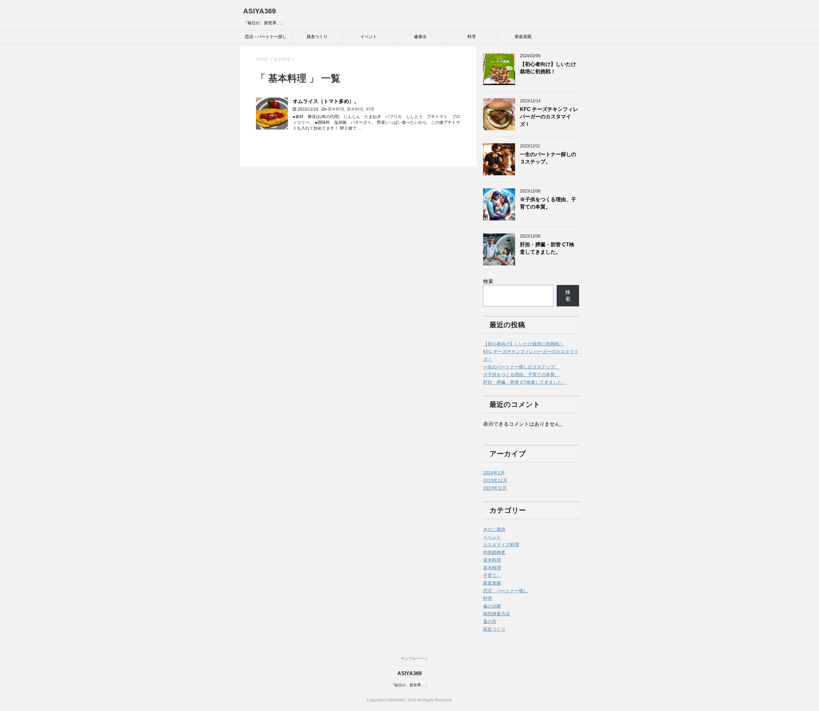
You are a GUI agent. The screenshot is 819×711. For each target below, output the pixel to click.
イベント (368, 36)
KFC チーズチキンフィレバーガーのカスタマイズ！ (549, 117)
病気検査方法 (496, 613)
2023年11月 (495, 488)
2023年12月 (495, 480)
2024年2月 (494, 472)
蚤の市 (490, 621)
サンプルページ (414, 658)
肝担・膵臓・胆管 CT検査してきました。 (547, 248)
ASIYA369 (259, 11)
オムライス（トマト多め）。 (326, 101)
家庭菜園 (523, 36)
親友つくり (317, 36)
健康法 (420, 36)
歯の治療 (492, 606)
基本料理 (336, 109)
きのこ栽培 (494, 529)
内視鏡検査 (494, 552)
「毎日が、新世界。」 (409, 685)
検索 (488, 281)
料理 (471, 36)
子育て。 (492, 575)
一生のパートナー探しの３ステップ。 (548, 158)
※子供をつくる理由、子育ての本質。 (548, 203)
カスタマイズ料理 (501, 544)
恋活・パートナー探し (265, 36)
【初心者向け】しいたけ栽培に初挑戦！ (548, 67)
